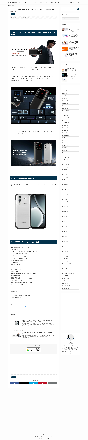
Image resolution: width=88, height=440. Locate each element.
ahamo (66, 194)
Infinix (65, 145)
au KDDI (66, 110)
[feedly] (44, 434)
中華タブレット (67, 265)
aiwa (65, 98)
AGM (65, 93)
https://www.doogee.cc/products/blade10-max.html (22, 306)
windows (66, 236)
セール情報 (66, 248)
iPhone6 (66, 159)
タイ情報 (66, 261)
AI (64, 95)
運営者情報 (37, 436)
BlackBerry (66, 117)
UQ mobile (66, 115)
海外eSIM (66, 288)
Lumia (65, 177)
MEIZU (65, 179)
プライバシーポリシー (49, 436)
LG (65, 174)
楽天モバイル (67, 285)
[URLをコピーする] (52, 383)
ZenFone (66, 243)
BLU (65, 120)
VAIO (65, 226)
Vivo (65, 231)
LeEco (65, 169)
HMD (65, 132)
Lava (65, 167)
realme (66, 201)
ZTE (65, 246)
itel (64, 162)
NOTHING (66, 189)
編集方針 (42, 436)
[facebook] (69, 353)
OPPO (65, 199)
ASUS (65, 108)
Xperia (65, 241)
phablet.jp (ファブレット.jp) (17, 2)
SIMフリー (66, 214)
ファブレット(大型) (68, 270)
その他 (65, 251)
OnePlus (66, 196)
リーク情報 (66, 275)
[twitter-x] (70, 353)
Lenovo (66, 172)
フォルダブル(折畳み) (68, 273)
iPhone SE (66, 157)
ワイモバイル (67, 258)
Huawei (66, 142)
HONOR (66, 135)
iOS (65, 147)
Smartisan (66, 216)
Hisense (66, 130)
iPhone (65, 152)
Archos (65, 103)
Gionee (65, 127)
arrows (65, 105)
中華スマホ (13, 377)
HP (64, 137)
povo (65, 113)
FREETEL (66, 122)
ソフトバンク (67, 253)
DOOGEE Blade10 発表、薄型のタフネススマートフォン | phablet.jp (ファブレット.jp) (37, 333)
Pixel (65, 209)
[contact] (72, 353)
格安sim (66, 283)
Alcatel (65, 100)
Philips (65, 206)
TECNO (66, 221)
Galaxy (65, 125)
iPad (65, 150)
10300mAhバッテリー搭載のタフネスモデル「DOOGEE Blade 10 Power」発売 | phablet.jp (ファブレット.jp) (37, 321)
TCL (65, 219)
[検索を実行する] (78, 9)
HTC (65, 140)
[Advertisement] (33, 23)
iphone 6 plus (67, 155)
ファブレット (67, 268)
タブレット (67, 263)
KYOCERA (66, 164)
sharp (65, 211)
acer (65, 90)
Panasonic (66, 204)
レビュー (66, 278)
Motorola (66, 184)
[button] (14, 383)
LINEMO (66, 256)
